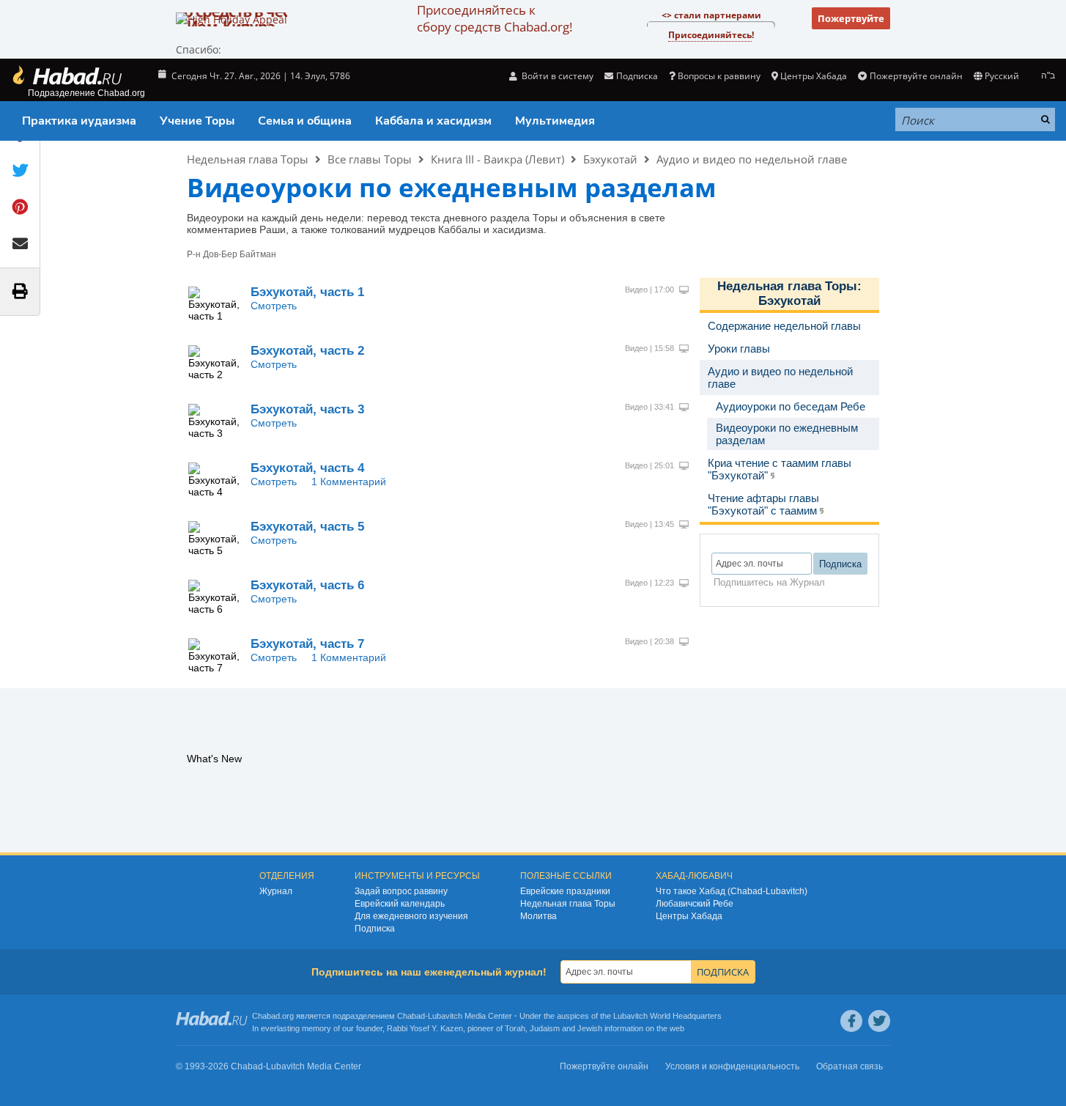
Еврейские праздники (565, 891)
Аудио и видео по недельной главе (751, 159)
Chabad (411, 1015)
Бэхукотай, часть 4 (307, 468)
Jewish (589, 1028)
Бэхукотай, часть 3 (307, 409)
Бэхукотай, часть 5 (307, 527)
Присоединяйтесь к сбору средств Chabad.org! (494, 18)
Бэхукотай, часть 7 (307, 644)
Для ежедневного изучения (411, 916)
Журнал (275, 891)
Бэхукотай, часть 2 (307, 351)
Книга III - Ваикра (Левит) (497, 159)
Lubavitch (445, 1015)
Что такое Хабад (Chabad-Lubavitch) (731, 891)
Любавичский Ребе (694, 904)
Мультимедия (555, 121)
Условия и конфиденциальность (732, 1066)
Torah (515, 1028)
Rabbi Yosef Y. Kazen (425, 1028)
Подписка (375, 928)
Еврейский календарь (400, 904)
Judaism (545, 1028)
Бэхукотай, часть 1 (307, 292)
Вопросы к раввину (719, 76)
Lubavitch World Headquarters (667, 1015)
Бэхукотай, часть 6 (307, 585)
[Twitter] (879, 1021)
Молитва (538, 916)
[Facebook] (851, 1021)
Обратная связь (849, 1066)
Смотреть (274, 305)
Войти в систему (556, 76)
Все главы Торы (369, 159)
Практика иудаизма (79, 121)
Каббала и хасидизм (433, 121)
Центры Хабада (689, 916)
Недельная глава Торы (247, 159)
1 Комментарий (348, 481)
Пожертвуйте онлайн (916, 76)
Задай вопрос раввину (401, 891)
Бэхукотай (610, 159)
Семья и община (305, 121)
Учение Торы (197, 121)
